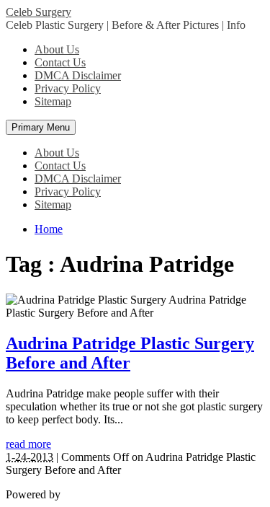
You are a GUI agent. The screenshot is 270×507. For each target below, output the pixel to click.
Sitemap (53, 101)
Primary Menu (41, 127)
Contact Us (60, 62)
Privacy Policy (68, 88)
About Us (57, 49)
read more (28, 444)
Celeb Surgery (38, 12)
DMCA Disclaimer (78, 75)
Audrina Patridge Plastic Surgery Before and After (130, 353)
